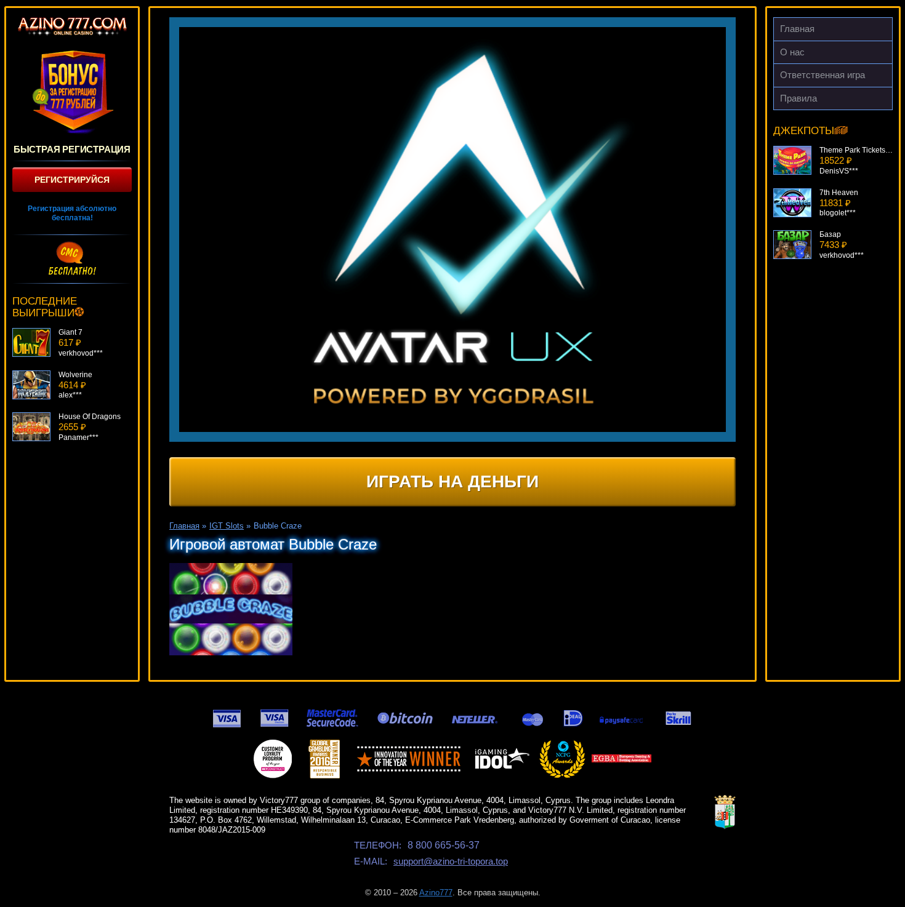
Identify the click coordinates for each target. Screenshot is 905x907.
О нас (792, 52)
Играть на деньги (452, 481)
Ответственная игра (822, 75)
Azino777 (435, 892)
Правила (798, 98)
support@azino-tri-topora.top (450, 861)
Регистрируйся (72, 180)
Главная (797, 28)
